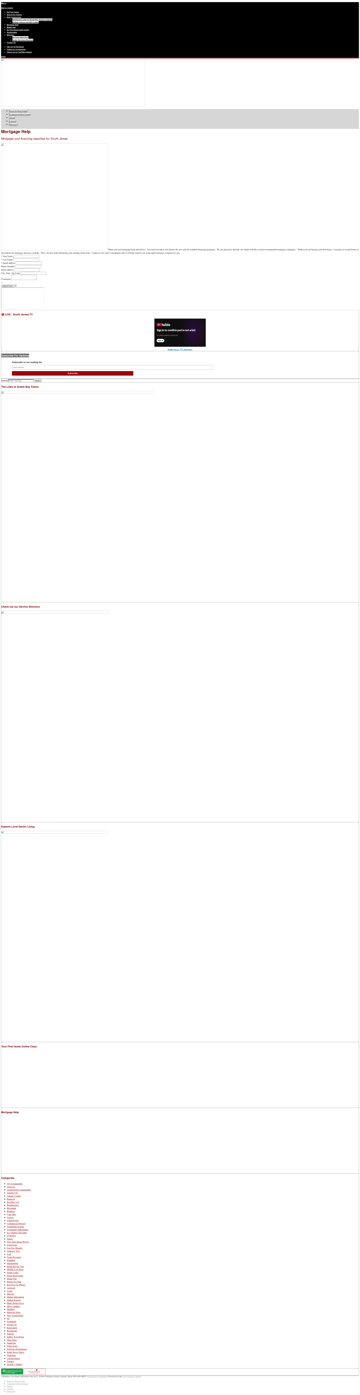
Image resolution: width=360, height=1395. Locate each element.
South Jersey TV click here (180, 349)
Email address (8, 262)
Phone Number (8, 266)
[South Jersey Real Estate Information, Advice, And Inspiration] (73, 105)
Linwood (11, 1287)
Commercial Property (16, 1223)
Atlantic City (12, 1192)
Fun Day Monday (15, 1247)
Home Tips (12, 1278)
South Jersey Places (15, 1352)
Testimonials (12, 32)
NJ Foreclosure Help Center (18, 30)
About (12, 117)
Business (11, 1211)
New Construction (14, 17)
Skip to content (7, 8)
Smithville (11, 1343)
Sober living (12, 1345)
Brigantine (11, 1208)
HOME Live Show (15, 1269)
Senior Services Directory (22, 40)
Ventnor (10, 1361)
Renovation (12, 1327)
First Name (7, 256)
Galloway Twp (13, 1251)
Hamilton (11, 1260)
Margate (10, 1293)
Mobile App (11, 27)
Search (4, 380)
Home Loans (12, 1272)
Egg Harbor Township (17, 1232)
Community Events (15, 1226)
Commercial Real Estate (20, 114)
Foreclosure (12, 1244)
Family (10, 1238)
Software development (17, 1349)
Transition (11, 1355)
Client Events (13, 1220)
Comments (6, 278)
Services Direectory (20, 37)
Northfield (11, 1321)
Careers (12, 120)
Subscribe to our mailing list (27, 362)
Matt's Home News (15, 1303)
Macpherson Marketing (97, 1376)
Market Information (15, 1296)
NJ (8, 1318)
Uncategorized (13, 1358)
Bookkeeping (13, 1205)
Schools (10, 1333)
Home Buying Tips (15, 1266)
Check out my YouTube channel (19, 52)
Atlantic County (14, 1195)
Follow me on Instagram (16, 49)
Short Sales (12, 1339)
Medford (10, 1309)
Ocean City (12, 1324)
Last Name (7, 259)
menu (3, 56)
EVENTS (11, 1235)
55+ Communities (15, 1183)
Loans (9, 1290)
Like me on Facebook (15, 46)
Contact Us (11, 42)
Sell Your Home (13, 12)
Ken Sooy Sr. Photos (16, 1284)
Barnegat (11, 1198)
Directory (10, 35)
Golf (9, 1254)
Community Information (17, 1229)
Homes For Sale (14, 1281)
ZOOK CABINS (14, 1364)
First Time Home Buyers (18, 1241)
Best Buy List (13, 1202)
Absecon (11, 1186)
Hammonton (12, 1263)
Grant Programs (14, 1257)
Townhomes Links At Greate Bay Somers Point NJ (32, 19)
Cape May (11, 1214)
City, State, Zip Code (10, 273)
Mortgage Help (12, 25)
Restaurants (12, 1330)
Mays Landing (13, 1306)
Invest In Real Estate (18, 110)
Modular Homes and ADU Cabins (25, 22)
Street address (7, 269)
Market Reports (14, 1300)
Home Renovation (15, 1275)
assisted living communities (19, 1189)
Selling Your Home (15, 1336)
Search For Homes (14, 14)
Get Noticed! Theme (132, 1376)
